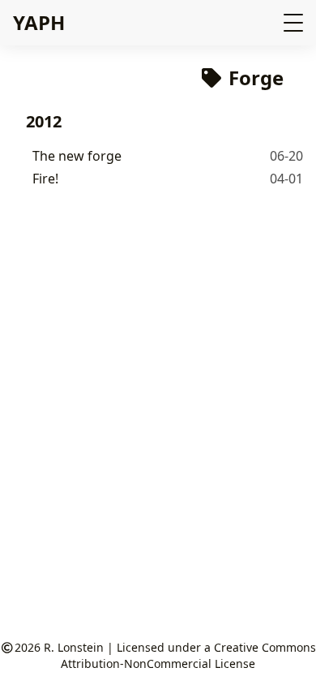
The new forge (77, 156)
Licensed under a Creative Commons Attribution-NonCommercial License (188, 655)
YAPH (39, 22)
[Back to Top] (287, 656)
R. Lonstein (74, 647)
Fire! (45, 178)
